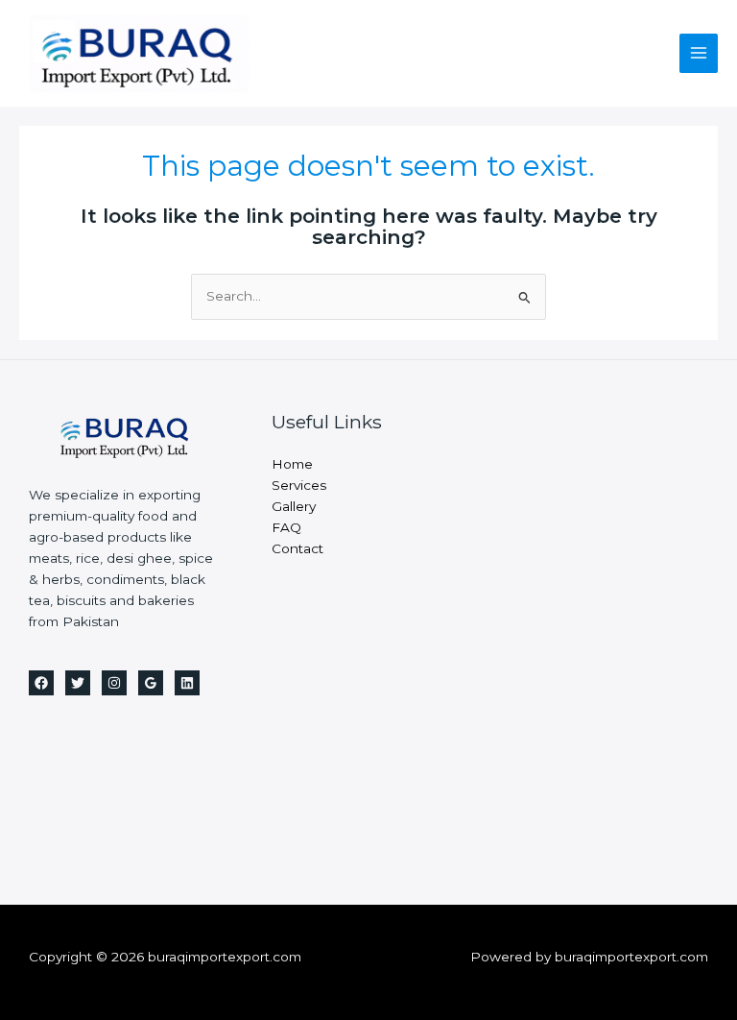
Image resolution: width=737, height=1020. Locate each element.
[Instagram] (114, 682)
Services (299, 485)
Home (292, 464)
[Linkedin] (187, 682)
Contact (297, 548)
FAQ (286, 527)
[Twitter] (77, 682)
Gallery (294, 506)
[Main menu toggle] (699, 53)
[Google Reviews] (150, 682)
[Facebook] (41, 682)
